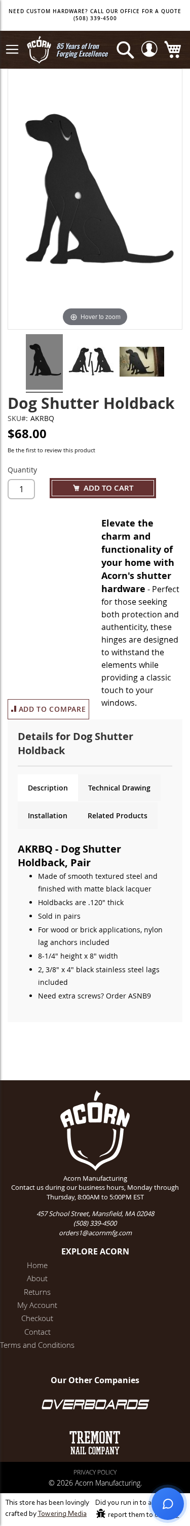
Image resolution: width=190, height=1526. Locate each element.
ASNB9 (139, 996)
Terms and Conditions (37, 1345)
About (37, 1278)
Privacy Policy (95, 1472)
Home (37, 1265)
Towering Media (62, 1514)
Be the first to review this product (51, 450)
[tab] (48, 787)
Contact (37, 1332)
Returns (37, 1292)
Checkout (37, 1318)
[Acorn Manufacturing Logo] (39, 50)
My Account (37, 1305)
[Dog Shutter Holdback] (44, 363)
